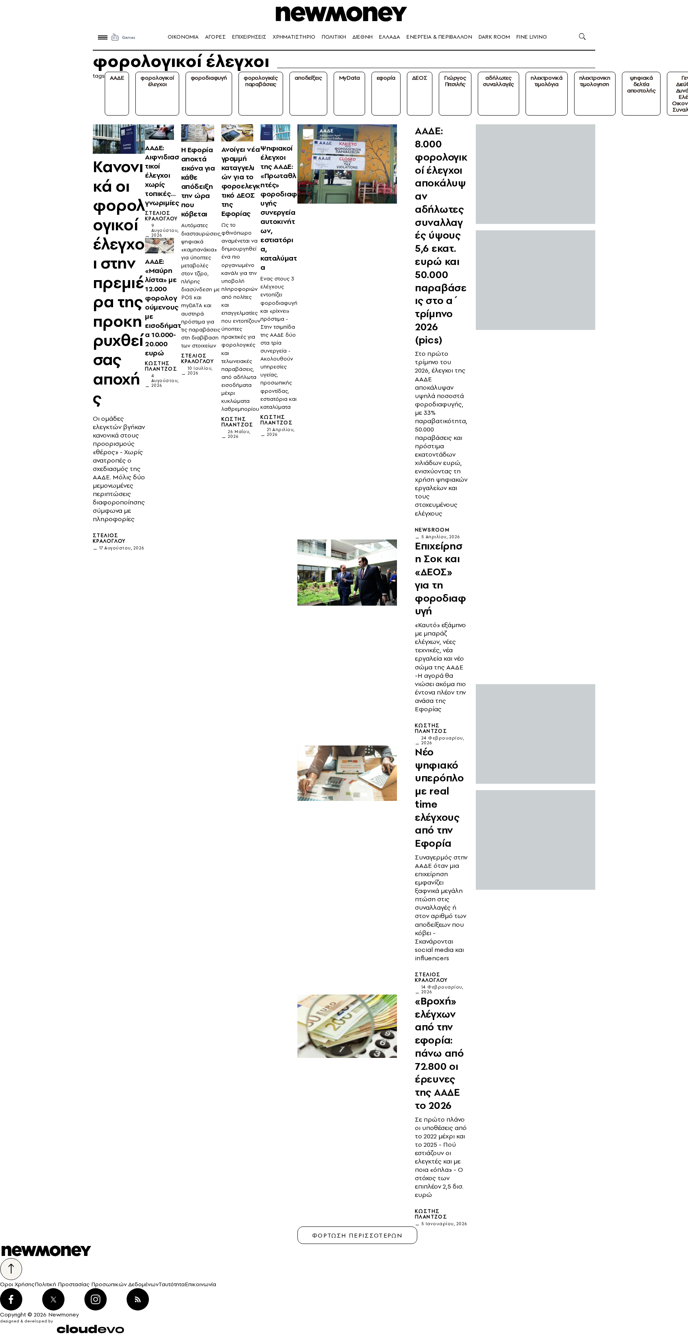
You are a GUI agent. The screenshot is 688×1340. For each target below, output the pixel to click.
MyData (349, 78)
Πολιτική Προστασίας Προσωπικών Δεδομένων (96, 1284)
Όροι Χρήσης (17, 1284)
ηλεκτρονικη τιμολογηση (594, 81)
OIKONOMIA (183, 37)
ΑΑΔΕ (117, 78)
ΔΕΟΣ (419, 78)
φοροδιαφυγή (209, 78)
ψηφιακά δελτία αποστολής (641, 84)
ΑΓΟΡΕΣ (215, 37)
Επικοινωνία (200, 1284)
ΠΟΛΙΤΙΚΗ (334, 37)
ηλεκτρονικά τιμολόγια (546, 81)
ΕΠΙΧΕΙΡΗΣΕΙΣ (249, 37)
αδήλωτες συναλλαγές (498, 81)
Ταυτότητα (171, 1284)
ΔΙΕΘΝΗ (362, 37)
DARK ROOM (494, 37)
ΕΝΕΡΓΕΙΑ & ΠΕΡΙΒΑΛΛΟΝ (439, 37)
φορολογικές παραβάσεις (261, 81)
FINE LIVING (531, 37)
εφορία (386, 78)
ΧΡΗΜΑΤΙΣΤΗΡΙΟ (294, 37)
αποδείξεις (308, 78)
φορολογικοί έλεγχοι (157, 81)
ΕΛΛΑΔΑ (389, 37)
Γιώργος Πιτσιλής (455, 81)
